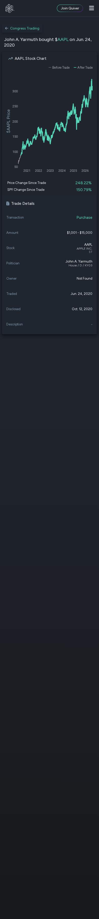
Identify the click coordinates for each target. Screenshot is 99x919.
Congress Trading (24, 28)
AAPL (63, 39)
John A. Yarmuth (78, 261)
